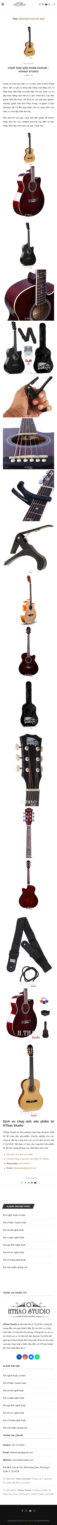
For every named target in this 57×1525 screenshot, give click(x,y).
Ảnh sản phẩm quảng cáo (15, 1267)
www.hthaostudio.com (22, 1460)
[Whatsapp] (49, 4)
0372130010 (24, 1163)
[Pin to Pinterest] (32, 1183)
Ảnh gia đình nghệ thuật (14, 1245)
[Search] (54, 4)
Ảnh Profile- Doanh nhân (14, 1222)
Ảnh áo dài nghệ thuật (13, 1230)
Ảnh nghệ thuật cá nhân (14, 1215)
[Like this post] (22, 1183)
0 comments (31, 1178)
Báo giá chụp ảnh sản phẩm (20, 1154)
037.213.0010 (13, 1445)
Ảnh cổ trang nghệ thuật (14, 1260)
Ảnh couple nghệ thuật (13, 1237)
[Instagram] (43, 4)
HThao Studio (27, 1521)
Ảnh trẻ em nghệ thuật (13, 1252)
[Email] (46, 4)
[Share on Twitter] (28, 1182)
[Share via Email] (35, 1183)
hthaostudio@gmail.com (24, 1168)
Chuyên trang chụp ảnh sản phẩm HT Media (28, 1159)
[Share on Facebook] (25, 1183)
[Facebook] (39, 4)
